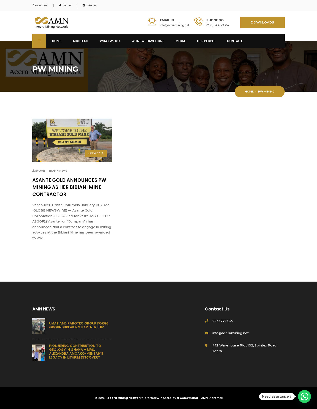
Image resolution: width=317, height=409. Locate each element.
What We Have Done (148, 41)
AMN (42, 170)
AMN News (59, 170)
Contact (234, 41)
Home (56, 41)
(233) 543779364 (217, 25)
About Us (80, 41)
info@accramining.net (174, 25)
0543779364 (222, 321)
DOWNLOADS (262, 22)
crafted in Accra (158, 398)
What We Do (110, 41)
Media (180, 41)
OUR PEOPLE (206, 41)
